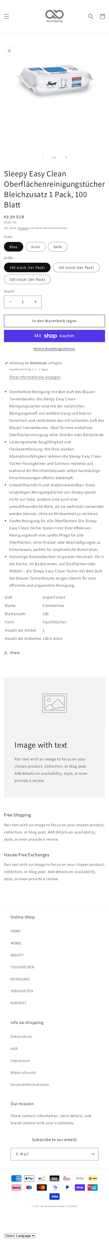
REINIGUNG (20, 979)
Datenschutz (21, 1036)
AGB (14, 1048)
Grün (35, 246)
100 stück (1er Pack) (27, 267)
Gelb (57, 246)
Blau (14, 246)
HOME (15, 931)
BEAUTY (17, 955)
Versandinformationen (30, 1084)
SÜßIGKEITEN (22, 991)
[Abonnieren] (92, 1154)
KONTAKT (18, 1003)
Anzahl (9, 291)
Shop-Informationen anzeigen (35, 376)
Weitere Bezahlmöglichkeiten (54, 349)
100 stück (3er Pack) (27, 279)
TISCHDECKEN (22, 967)
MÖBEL (16, 943)
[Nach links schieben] (43, 157)
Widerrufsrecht (23, 1072)
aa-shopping (47, 1205)
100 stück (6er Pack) (76, 267)
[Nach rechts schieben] (66, 157)
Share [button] (15, 652)
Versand (23, 228)
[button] (6, 16)
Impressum (20, 1060)
